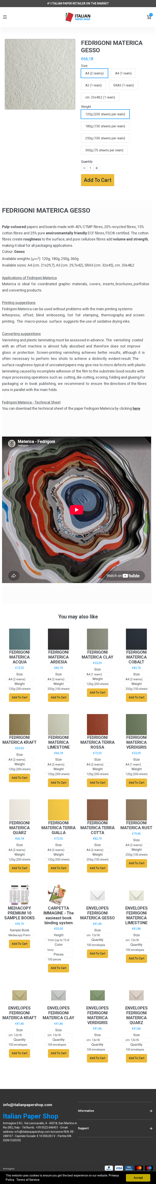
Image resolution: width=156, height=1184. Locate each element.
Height (58, 935)
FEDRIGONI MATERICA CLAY (97, 655)
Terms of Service (27, 1179)
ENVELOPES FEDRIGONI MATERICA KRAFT (19, 1013)
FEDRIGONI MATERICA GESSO (112, 46)
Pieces (59, 954)
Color (59, 945)
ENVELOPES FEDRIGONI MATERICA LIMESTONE (136, 915)
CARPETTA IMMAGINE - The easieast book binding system (58, 915)
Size (84, 66)
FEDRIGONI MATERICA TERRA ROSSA (97, 742)
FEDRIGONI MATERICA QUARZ (19, 827)
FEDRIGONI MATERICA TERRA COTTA (97, 827)
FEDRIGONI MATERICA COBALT (136, 657)
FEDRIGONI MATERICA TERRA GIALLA (58, 827)
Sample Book (19, 930)
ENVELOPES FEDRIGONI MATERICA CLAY (58, 1013)
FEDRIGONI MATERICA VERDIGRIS (136, 742)
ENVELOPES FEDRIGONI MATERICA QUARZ (136, 1015)
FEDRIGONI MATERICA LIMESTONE (59, 742)
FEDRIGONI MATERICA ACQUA (19, 657)
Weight (86, 107)
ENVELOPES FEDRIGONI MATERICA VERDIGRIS (97, 1015)
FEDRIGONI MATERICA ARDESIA (58, 657)
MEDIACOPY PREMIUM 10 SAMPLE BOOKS (19, 913)
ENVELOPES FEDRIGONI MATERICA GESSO (97, 913)
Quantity (87, 162)
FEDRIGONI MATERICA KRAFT (19, 740)
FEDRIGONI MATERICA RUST (136, 825)
